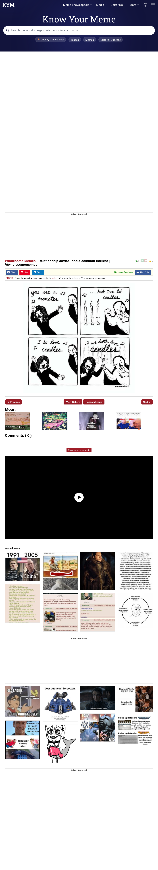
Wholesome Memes (20, 261)
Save (26, 272)
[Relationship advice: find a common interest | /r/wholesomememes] (79, 338)
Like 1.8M (144, 272)
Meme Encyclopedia (76, 4)
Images (75, 39)
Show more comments (79, 450)
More (133, 4)
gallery (55, 278)
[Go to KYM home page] (8, 5)
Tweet (39, 272)
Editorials (116, 4)
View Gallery (73, 402)
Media (100, 4)
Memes (89, 39)
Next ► (147, 402)
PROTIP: (10, 278)
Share (13, 272)
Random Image (94, 402)
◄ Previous (13, 402)
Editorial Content (110, 39)
